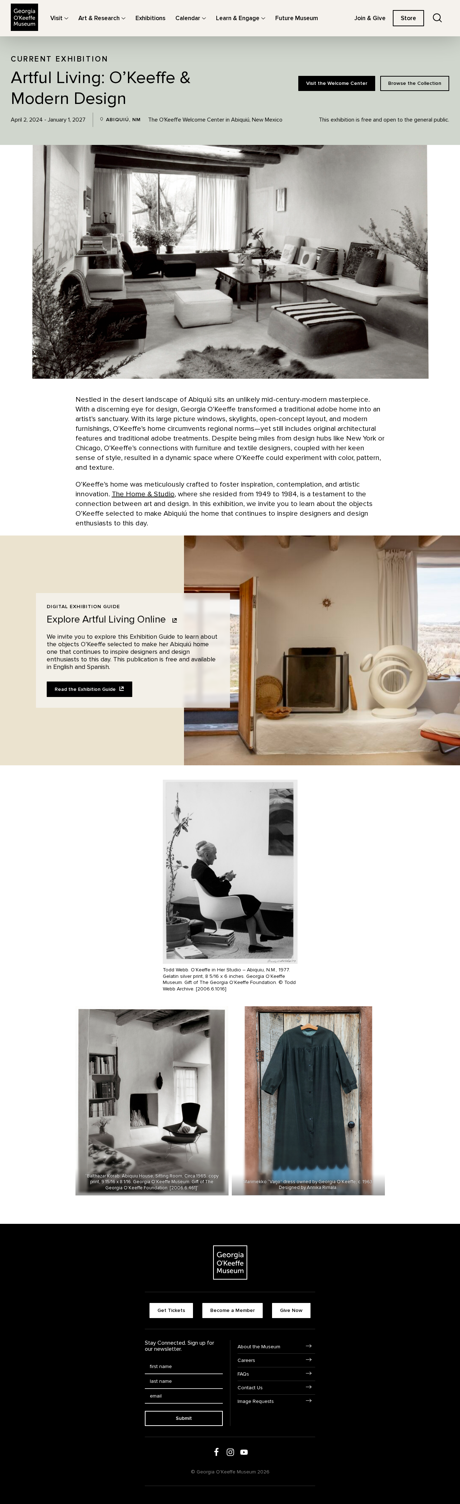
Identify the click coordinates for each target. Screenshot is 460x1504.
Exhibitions (150, 18)
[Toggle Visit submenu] (66, 18)
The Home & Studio (143, 494)
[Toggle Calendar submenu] (204, 18)
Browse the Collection (414, 83)
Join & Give (370, 18)
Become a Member (232, 1310)
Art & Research (99, 18)
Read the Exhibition (86, 689)
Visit (56, 18)
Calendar (187, 18)
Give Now (291, 1310)
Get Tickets (171, 1310)
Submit (184, 1418)
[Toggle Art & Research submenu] (123, 18)
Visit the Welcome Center (336, 83)
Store (408, 18)
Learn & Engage (237, 18)
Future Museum (296, 18)
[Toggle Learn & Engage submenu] (263, 18)
